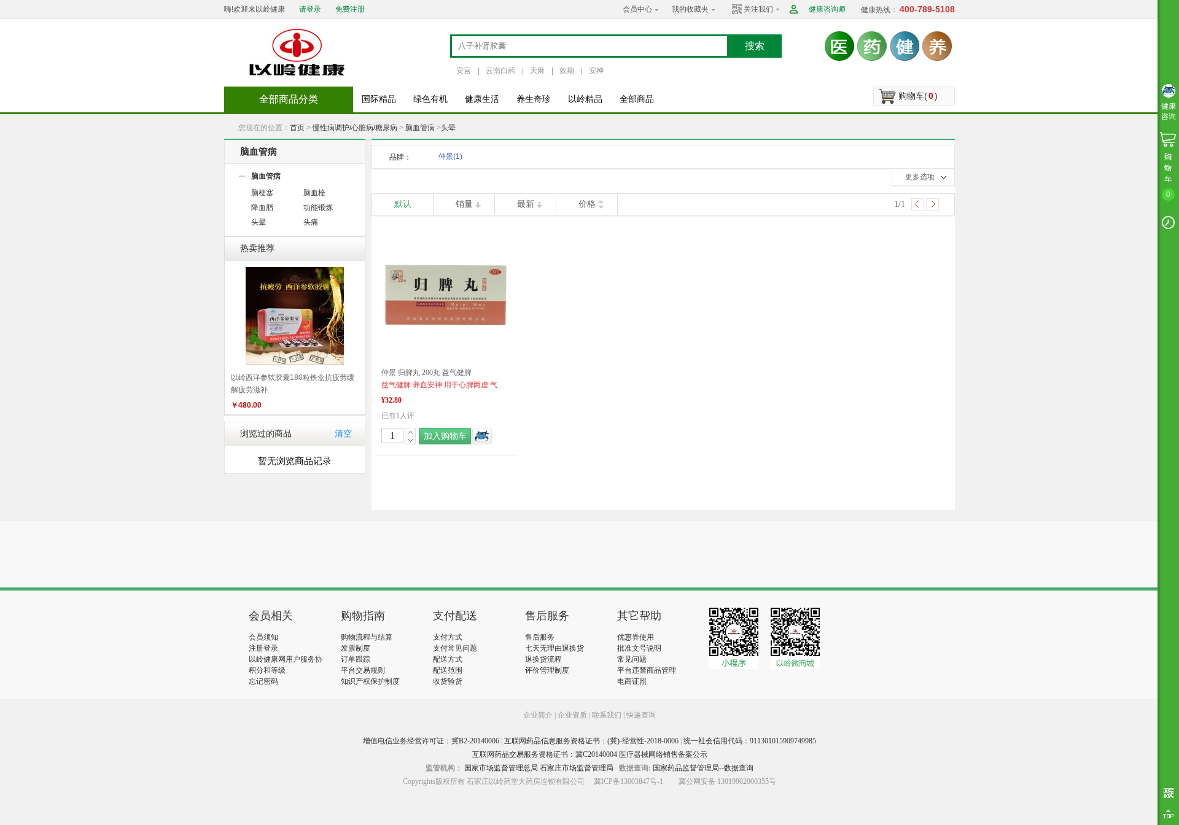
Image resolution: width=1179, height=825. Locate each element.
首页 (297, 127)
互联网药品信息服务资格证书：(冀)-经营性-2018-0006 (591, 741)
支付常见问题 (455, 648)
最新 (525, 204)
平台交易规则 (363, 670)
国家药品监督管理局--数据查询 (703, 768)
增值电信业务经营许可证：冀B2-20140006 (431, 741)
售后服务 (539, 637)
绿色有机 (430, 99)
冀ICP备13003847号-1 (628, 781)
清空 (343, 433)
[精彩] (315, 554)
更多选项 (920, 176)
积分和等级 (267, 670)
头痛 (310, 222)
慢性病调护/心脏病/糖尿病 (355, 127)
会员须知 (263, 637)
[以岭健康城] (298, 52)
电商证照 (632, 681)
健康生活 (482, 99)
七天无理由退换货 (554, 648)
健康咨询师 (827, 9)
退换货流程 (543, 659)
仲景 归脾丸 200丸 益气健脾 (426, 372)
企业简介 (538, 715)
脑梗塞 (262, 192)
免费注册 (350, 9)
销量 (464, 204)
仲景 (450, 156)
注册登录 (263, 648)
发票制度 (355, 648)
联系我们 (606, 715)
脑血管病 (420, 127)
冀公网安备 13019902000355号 (727, 781)
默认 (402, 204)
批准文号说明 (639, 648)
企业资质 (572, 715)
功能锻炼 (318, 207)
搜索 (755, 46)
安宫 (463, 70)
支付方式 (447, 637)
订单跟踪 (355, 659)
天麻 (537, 70)
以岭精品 (585, 99)
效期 (566, 70)
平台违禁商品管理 (646, 670)
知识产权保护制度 (370, 681)
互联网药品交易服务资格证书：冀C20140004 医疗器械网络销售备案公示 (589, 754)
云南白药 (500, 70)
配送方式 (447, 659)
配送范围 (447, 670)
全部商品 (637, 99)
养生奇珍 (533, 99)
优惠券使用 (635, 637)
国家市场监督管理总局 (501, 768)
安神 (596, 70)
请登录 (310, 9)
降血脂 (262, 207)
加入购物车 (445, 436)
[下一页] (932, 204)
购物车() (918, 96)
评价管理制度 (547, 670)
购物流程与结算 (366, 637)
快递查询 (641, 715)
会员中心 (637, 9)
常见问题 (632, 659)
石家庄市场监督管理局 (576, 768)
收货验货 (447, 681)
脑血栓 (314, 192)
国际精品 (379, 99)
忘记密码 (263, 681)
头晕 (448, 127)
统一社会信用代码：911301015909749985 (749, 741)
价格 (587, 204)
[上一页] (917, 204)
